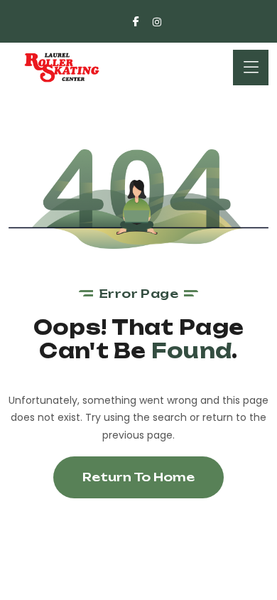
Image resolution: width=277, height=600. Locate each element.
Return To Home (138, 477)
